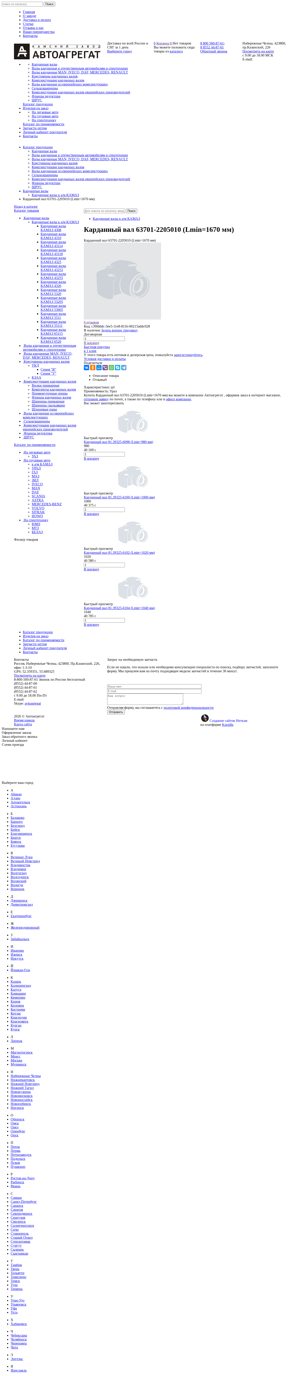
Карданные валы (44, 151)
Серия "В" (48, 369)
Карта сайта (23, 724)
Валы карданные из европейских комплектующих (70, 171)
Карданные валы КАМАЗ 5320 (53, 292)
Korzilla (227, 725)
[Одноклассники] (92, 367)
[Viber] (105, 367)
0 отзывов (91, 322)
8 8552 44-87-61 (212, 47)
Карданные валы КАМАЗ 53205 (53, 300)
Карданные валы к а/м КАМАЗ (55, 195)
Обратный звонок (213, 51)
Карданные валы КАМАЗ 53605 (53, 308)
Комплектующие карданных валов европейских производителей (81, 179)
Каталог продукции (38, 147)
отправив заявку (96, 399)
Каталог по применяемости (34, 445)
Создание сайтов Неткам (228, 721)
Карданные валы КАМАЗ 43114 (53, 244)
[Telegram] (123, 367)
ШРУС (37, 187)
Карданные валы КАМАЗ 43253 (53, 268)
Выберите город (119, 51)
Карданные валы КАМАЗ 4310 (53, 236)
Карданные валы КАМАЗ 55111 (53, 324)
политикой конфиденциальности (189, 707)
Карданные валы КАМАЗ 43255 (53, 276)
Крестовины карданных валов (55, 163)
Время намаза (24, 720)
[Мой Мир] (99, 367)
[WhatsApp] (111, 367)
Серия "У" (48, 373)
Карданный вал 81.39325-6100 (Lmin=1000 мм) (119, 497)
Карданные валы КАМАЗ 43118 (53, 252)
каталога (176, 51)
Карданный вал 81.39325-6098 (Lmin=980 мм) (118, 442)
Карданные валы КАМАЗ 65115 (53, 331)
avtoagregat (33, 703)
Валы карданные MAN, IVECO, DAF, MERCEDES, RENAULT (80, 159)
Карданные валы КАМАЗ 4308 (53, 228)
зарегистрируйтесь (188, 355)
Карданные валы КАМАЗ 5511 (53, 316)
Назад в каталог (26, 206)
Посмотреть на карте (258, 51)
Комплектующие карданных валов (58, 167)
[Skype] (117, 367)
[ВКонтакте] (86, 367)
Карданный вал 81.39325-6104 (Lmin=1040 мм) (119, 608)
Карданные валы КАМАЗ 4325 (53, 260)
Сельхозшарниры (45, 175)
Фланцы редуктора (46, 183)
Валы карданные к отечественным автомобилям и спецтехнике (80, 155)
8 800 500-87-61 (212, 43)
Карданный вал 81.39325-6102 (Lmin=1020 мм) (119, 552)
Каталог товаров (26, 210)
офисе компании (178, 399)
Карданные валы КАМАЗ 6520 (53, 339)
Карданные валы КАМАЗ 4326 (53, 284)
